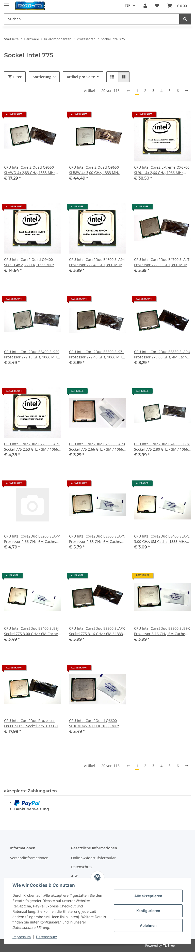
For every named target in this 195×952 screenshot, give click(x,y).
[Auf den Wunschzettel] (52, 116)
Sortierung (42, 76)
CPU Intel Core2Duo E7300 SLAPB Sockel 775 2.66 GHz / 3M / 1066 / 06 (97, 446)
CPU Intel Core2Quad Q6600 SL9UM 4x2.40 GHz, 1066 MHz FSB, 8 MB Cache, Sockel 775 (94, 723)
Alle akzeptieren (148, 896)
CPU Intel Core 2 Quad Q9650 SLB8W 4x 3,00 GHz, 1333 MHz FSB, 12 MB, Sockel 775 (94, 170)
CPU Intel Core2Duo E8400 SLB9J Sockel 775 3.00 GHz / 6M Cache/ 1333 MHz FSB (31, 631)
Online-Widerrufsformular (93, 857)
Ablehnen (148, 925)
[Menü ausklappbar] (6, 3)
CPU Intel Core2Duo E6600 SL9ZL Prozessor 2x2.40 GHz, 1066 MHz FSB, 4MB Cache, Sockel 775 (96, 354)
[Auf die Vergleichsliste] (39, 116)
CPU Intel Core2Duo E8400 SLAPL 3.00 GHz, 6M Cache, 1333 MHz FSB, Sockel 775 (161, 539)
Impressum (21, 937)
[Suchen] (185, 19)
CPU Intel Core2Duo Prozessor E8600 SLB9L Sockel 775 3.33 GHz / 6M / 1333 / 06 (32, 723)
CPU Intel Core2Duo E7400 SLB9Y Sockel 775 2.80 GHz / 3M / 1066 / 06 (162, 446)
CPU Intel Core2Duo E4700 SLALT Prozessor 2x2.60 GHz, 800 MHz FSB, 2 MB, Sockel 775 (161, 262)
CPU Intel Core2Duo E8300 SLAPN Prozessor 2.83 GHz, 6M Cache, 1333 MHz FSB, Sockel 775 (97, 539)
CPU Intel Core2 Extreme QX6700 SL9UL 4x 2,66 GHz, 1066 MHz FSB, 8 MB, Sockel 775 (161, 170)
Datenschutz (46, 937)
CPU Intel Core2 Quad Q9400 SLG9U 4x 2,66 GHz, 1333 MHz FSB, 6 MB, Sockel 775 (29, 262)
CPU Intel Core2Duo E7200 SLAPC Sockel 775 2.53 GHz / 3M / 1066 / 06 (32, 446)
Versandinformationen (29, 857)
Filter (17, 76)
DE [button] (128, 5)
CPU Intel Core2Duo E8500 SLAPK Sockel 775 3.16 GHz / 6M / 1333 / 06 (97, 631)
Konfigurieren (148, 910)
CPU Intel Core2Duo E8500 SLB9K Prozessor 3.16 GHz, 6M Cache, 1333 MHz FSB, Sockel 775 (162, 631)
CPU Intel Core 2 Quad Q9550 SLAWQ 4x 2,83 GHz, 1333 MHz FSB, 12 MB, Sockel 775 (29, 170)
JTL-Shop (168, 945)
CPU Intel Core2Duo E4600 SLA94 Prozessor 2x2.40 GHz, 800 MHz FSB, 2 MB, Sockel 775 (97, 262)
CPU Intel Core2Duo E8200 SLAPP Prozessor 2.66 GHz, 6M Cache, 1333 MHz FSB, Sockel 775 (32, 539)
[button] (145, 6)
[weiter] (186, 90)
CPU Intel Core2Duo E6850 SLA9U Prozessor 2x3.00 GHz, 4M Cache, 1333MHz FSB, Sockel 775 (162, 354)
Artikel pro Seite (81, 76)
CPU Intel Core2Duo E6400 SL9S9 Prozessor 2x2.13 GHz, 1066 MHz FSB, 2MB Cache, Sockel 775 (31, 354)
